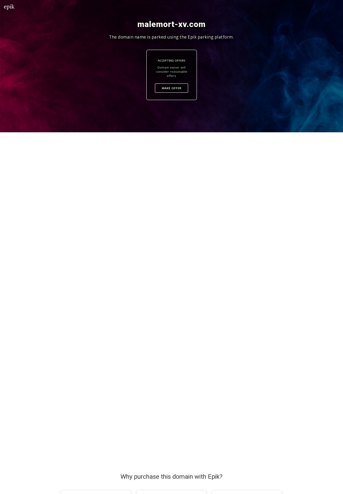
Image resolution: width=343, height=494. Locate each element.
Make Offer (171, 88)
